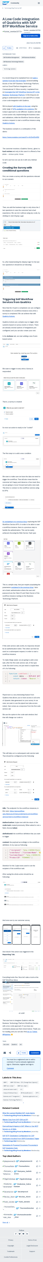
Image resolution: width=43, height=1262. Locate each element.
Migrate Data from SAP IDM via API (15, 1120)
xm (21, 1044)
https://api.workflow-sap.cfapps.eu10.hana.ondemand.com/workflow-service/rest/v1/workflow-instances (20, 814)
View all (5, 1222)
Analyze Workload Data (10, 1093)
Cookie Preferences (11, 1257)
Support (32, 1251)
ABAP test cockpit (8, 1086)
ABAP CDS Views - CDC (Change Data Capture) (23, 1082)
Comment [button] (35, 1053)
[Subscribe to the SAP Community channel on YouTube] (23, 1234)
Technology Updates (10, 69)
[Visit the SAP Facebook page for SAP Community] (16, 1234)
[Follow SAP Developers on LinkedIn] (27, 1234)
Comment (10, 1068)
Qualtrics (14, 1044)
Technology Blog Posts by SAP (13, 8)
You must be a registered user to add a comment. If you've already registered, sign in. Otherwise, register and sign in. (21, 1062)
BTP (37, 1093)
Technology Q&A (10, 1141)
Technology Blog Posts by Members (17, 1115)
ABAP (4, 1082)
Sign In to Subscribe (30, 36)
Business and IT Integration (11, 1096)
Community (15, 3)
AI (21, 1089)
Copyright (10, 1246)
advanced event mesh (9, 1089)
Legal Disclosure (32, 1246)
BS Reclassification (26, 1093)
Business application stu (30, 1096)
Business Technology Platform (12, 1100)
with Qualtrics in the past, (22, 106)
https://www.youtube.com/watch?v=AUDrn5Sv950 (21, 137)
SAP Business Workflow (28, 57)
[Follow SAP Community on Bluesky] (19, 1234)
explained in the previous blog (22, 587)
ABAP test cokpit (22, 1086)
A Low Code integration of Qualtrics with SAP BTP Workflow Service (21, 22)
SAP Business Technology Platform (13, 61)
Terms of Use (32, 1240)
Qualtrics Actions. (9, 123)
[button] (4, 48)
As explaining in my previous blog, (15, 522)
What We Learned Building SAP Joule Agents (19, 1113)
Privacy (10, 1240)
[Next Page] (23, 1103)
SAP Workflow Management (11, 57)
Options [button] (22, 39)
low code (6, 1044)
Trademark (10, 1251)
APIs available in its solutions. (24, 109)
